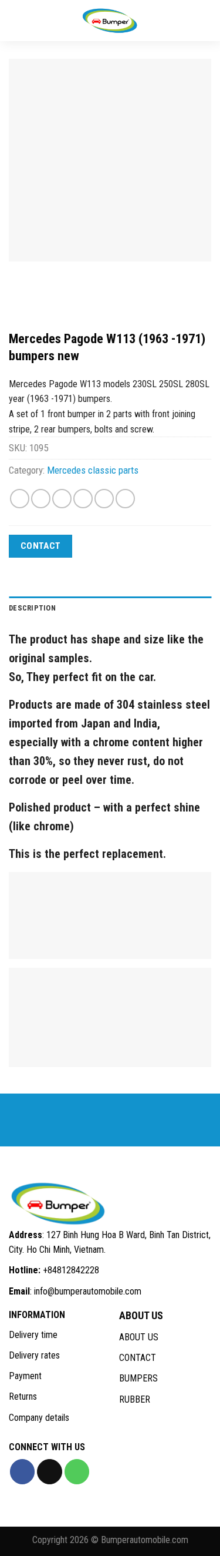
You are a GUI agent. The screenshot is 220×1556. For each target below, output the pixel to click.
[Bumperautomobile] (110, 20)
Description (32, 607)
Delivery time (33, 1334)
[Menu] (17, 20)
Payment (25, 1375)
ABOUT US (138, 1337)
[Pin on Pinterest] (104, 498)
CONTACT (137, 1357)
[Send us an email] (49, 1471)
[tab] (110, 608)
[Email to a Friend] (83, 498)
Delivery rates (34, 1355)
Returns (23, 1396)
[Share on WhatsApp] (19, 498)
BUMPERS (138, 1378)
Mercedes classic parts (92, 470)
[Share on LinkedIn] (125, 498)
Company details (39, 1417)
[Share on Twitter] (62, 498)
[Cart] (205, 20)
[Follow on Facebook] (22, 1471)
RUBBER (134, 1399)
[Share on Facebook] (40, 498)
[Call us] (77, 1471)
